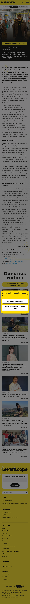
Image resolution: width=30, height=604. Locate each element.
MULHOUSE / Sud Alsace (15, 301)
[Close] (27, 294)
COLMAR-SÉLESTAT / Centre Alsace (15, 308)
